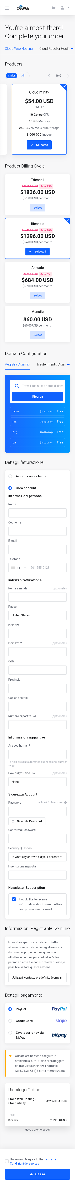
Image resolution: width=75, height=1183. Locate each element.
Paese (12, 606)
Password (14, 802)
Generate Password (29, 821)
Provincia (14, 679)
